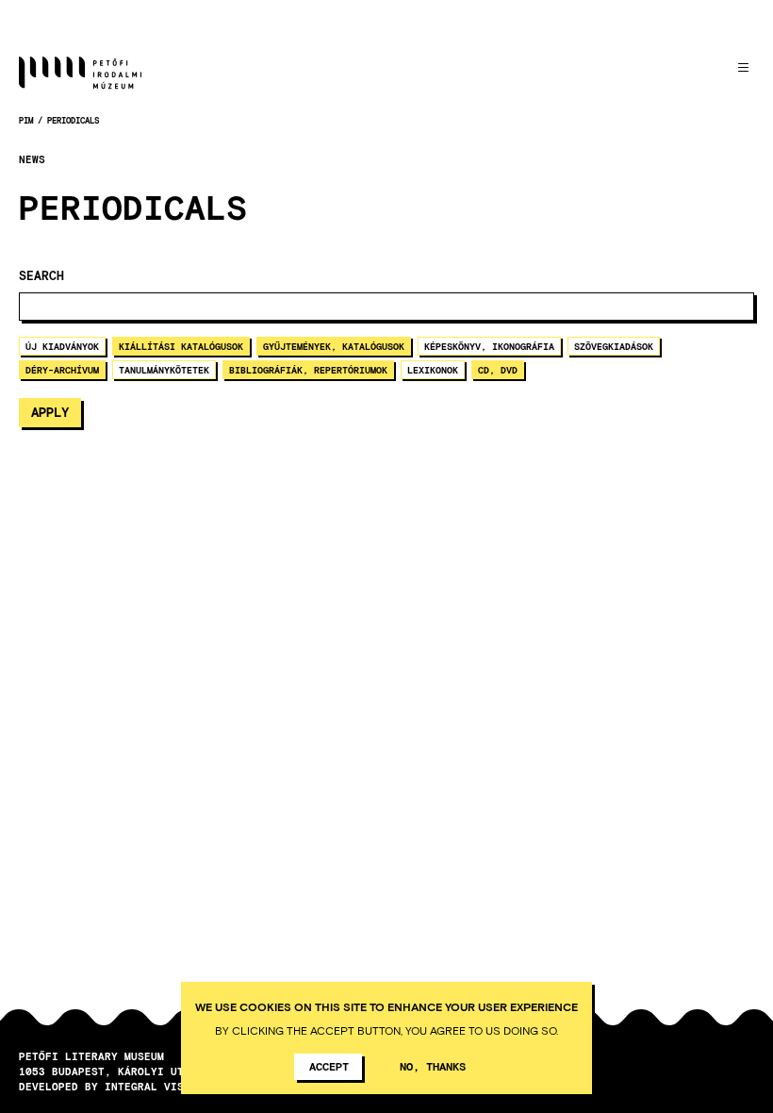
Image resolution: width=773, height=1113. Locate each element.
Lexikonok (432, 369)
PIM (26, 120)
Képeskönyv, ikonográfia (489, 346)
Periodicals (73, 120)
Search (41, 276)
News (32, 159)
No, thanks (433, 1065)
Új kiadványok (62, 346)
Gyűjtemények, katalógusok (333, 346)
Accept (329, 1065)
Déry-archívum (62, 369)
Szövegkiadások (613, 346)
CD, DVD (498, 369)
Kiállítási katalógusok (181, 346)
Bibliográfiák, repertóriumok (308, 369)
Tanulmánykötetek (164, 369)
